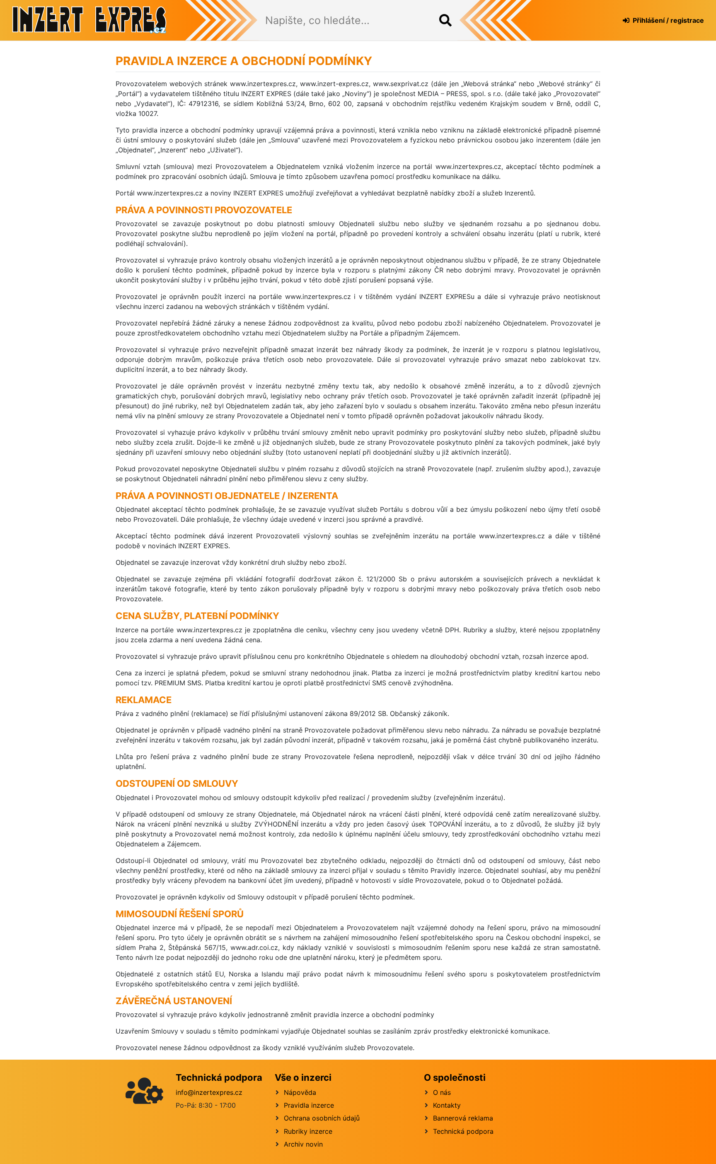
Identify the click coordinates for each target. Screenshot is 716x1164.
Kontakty (447, 1105)
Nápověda (300, 1092)
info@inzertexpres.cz (209, 1092)
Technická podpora (463, 1131)
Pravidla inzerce (309, 1105)
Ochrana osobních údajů (322, 1118)
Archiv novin (303, 1144)
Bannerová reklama (463, 1118)
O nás (442, 1092)
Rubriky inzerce (308, 1131)
